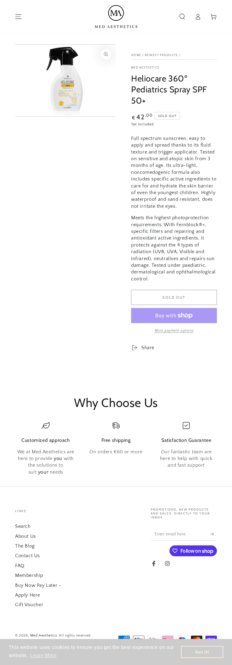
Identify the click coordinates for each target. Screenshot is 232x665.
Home (136, 55)
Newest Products (161, 55)
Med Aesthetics (145, 67)
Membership (29, 575)
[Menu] (18, 16)
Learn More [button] (43, 655)
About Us (25, 536)
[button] (182, 16)
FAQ (19, 565)
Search (23, 526)
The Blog (25, 546)
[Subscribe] (213, 534)
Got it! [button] (202, 652)
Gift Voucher (29, 604)
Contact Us (27, 555)
